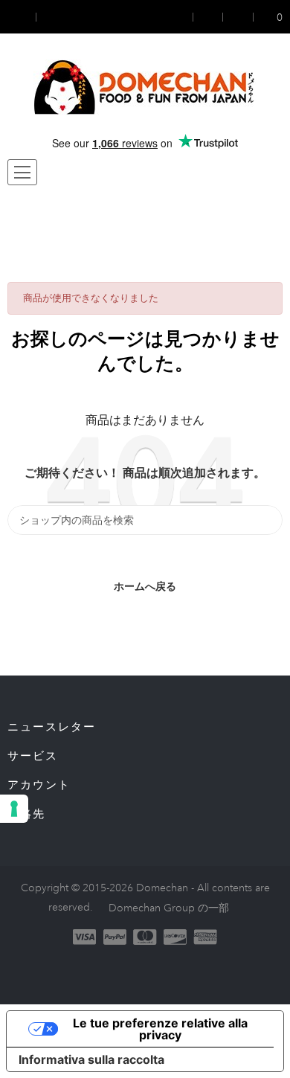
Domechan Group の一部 (169, 907)
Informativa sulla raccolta (91, 1059)
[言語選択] (50, 17)
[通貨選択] (21, 17)
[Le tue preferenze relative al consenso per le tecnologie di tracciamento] (14, 809)
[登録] (208, 17)
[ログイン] (183, 17)
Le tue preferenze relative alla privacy (160, 1029)
